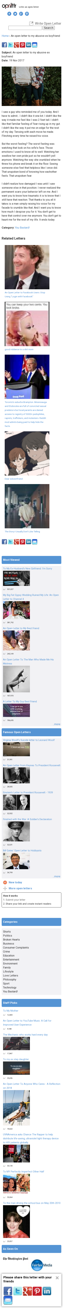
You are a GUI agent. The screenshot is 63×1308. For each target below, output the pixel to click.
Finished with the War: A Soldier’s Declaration (27, 819)
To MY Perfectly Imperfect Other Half (23, 1171)
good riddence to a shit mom (19, 349)
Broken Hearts (11, 939)
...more (56, 724)
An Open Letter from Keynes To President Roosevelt (31, 765)
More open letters (20, 888)
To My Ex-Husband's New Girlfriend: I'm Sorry (27, 568)
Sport (6, 983)
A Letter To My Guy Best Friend (20, 701)
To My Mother (10, 1010)
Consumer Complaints (16, 947)
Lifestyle (8, 971)
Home (5, 35)
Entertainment (11, 959)
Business (8, 943)
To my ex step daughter (16, 1059)
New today (15, 882)
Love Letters (10, 975)
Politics (7, 935)
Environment (10, 963)
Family (7, 967)
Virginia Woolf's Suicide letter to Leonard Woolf (29, 740)
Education (8, 955)
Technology (9, 987)
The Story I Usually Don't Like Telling (22, 531)
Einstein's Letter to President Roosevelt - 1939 (28, 792)
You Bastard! (22, 227)
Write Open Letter (48, 23)
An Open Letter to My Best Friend (21, 628)
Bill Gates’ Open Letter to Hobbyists (22, 850)
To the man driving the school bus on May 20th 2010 (31, 1203)
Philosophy (9, 979)
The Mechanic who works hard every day (25, 1034)
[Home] (9, 6)
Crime (6, 951)
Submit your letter (15, 899)
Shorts (7, 931)
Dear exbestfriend (14, 478)
